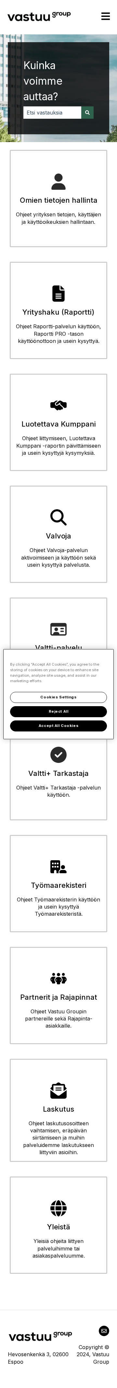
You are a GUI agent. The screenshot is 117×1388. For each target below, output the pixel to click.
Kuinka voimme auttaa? (42, 81)
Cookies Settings (58, 697)
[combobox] (52, 112)
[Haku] (87, 112)
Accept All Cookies (58, 725)
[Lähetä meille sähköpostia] (104, 1331)
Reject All (59, 711)
